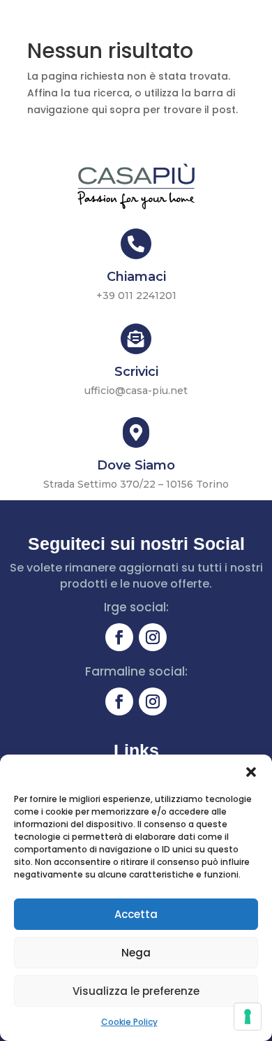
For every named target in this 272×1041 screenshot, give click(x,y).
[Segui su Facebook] (119, 637)
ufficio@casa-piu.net (136, 390)
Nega (136, 952)
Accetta (136, 914)
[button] (251, 772)
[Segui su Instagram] (153, 637)
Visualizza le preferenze (136, 991)
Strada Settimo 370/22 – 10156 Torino (136, 484)
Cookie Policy (129, 1022)
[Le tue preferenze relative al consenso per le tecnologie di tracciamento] (247, 1016)
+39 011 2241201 (136, 295)
